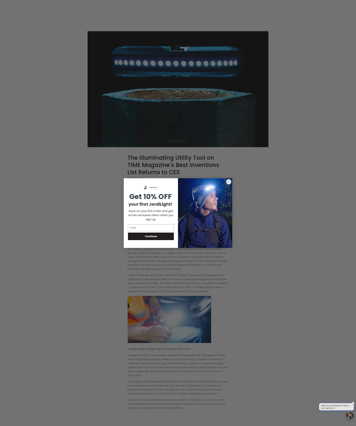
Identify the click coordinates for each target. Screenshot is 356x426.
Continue (151, 236)
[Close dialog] (228, 181)
